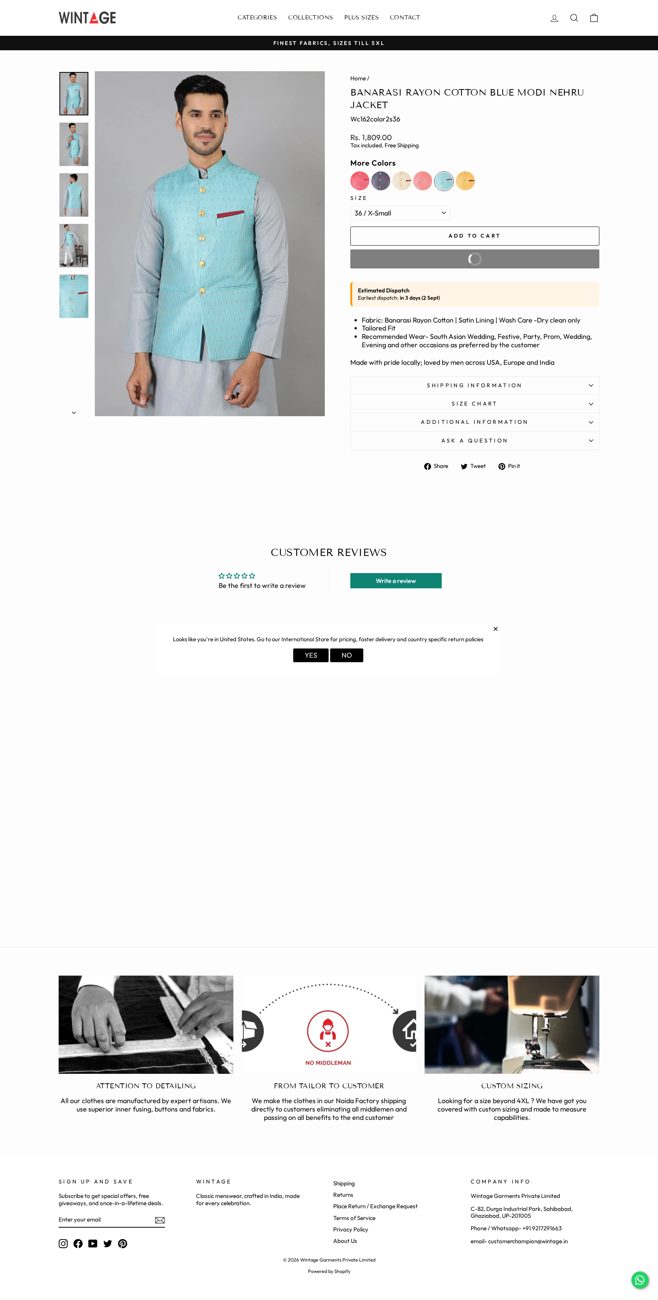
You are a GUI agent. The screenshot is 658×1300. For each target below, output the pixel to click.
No (347, 655)
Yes (311, 655)
